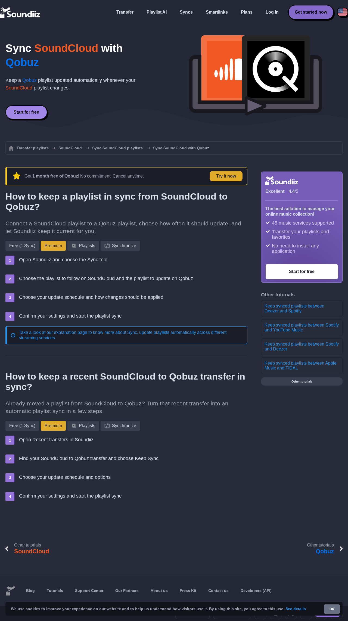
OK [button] (332, 609)
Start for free (26, 112)
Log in (272, 12)
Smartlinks (217, 12)
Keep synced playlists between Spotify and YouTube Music (302, 327)
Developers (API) (256, 590)
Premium (53, 245)
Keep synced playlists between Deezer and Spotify (294, 308)
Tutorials (55, 590)
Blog (30, 590)
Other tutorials (301, 381)
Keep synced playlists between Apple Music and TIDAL (301, 365)
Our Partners (127, 590)
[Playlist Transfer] (20, 12)
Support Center (89, 590)
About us (159, 590)
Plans (247, 12)
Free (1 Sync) (22, 245)
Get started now (311, 12)
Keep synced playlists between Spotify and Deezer (302, 346)
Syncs (186, 12)
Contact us (218, 590)
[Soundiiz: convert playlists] (10, 590)
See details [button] (295, 609)
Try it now (226, 176)
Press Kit (188, 590)
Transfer (124, 12)
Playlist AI (157, 12)
